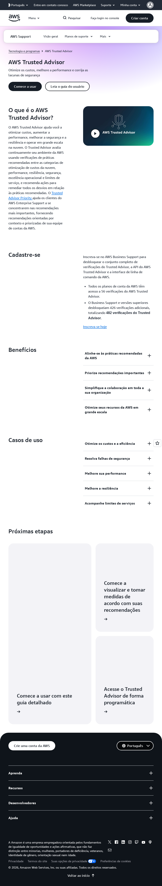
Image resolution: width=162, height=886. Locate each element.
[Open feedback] (157, 443)
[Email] (109, 850)
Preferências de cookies (115, 861)
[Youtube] (143, 842)
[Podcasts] (150, 842)
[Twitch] (136, 842)
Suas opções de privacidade (69, 861)
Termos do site (37, 861)
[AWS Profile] (150, 5)
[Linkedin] (123, 842)
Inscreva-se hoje (95, 326)
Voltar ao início (79, 875)
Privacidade (15, 861)
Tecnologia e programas (24, 51)
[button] (140, 18)
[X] (109, 842)
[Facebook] (116, 842)
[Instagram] (130, 842)
